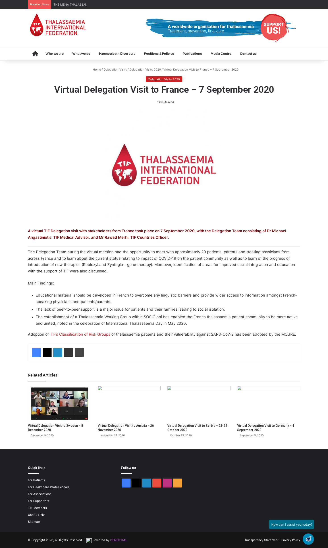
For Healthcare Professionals (48, 487)
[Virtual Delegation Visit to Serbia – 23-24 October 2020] (198, 403)
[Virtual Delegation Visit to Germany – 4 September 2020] (268, 403)
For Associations (39, 494)
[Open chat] (308, 539)
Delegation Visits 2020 (145, 69)
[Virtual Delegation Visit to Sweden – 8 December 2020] (59, 403)
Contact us (248, 53)
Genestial (118, 540)
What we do (81, 53)
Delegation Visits (115, 69)
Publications (192, 53)
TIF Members (37, 508)
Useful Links (36, 515)
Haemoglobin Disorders (117, 53)
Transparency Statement (262, 540)
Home (96, 69)
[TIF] (58, 25)
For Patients (36, 480)
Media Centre (221, 53)
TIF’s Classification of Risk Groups (80, 334)
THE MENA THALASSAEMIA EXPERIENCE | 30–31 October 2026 (98, 4)
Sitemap (34, 521)
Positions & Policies (159, 53)
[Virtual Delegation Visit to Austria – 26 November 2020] (129, 403)
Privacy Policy (290, 540)
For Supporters (38, 501)
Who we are (55, 53)
